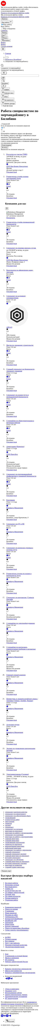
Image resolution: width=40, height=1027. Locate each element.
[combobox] (11, 68)
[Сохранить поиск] (3, 78)
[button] (3, 42)
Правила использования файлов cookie (15, 17)
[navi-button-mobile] (3, 49)
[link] (4, 37)
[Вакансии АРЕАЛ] (22, 315)
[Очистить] (4, 73)
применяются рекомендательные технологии (19, 1003)
